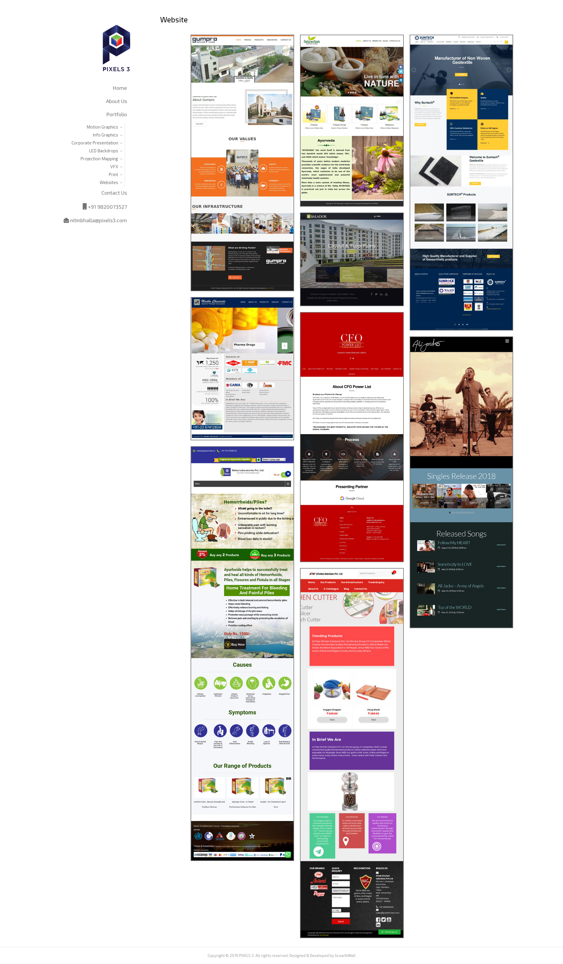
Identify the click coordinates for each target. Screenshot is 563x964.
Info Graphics (105, 134)
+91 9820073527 (107, 206)
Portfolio (116, 114)
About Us (116, 101)
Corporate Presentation (95, 142)
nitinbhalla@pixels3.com (98, 220)
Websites (109, 182)
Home (120, 88)
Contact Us (114, 192)
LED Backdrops (103, 150)
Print (113, 174)
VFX (114, 166)
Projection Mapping (99, 158)
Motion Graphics (102, 126)
